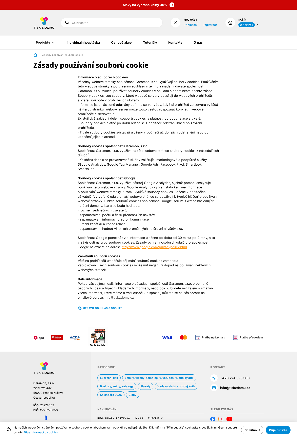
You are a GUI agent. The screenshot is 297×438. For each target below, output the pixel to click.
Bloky (132, 394)
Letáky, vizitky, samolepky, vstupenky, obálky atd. (159, 377)
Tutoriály (155, 418)
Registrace (210, 24)
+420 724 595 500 (235, 378)
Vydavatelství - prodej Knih (176, 386)
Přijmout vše (278, 430)
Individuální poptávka (113, 418)
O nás (139, 418)
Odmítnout (252, 430)
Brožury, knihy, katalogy (117, 386)
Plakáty (145, 386)
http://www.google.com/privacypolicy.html (154, 247)
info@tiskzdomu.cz (235, 388)
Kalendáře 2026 (111, 394)
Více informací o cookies (41, 432)
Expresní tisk (109, 377)
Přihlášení (191, 24)
